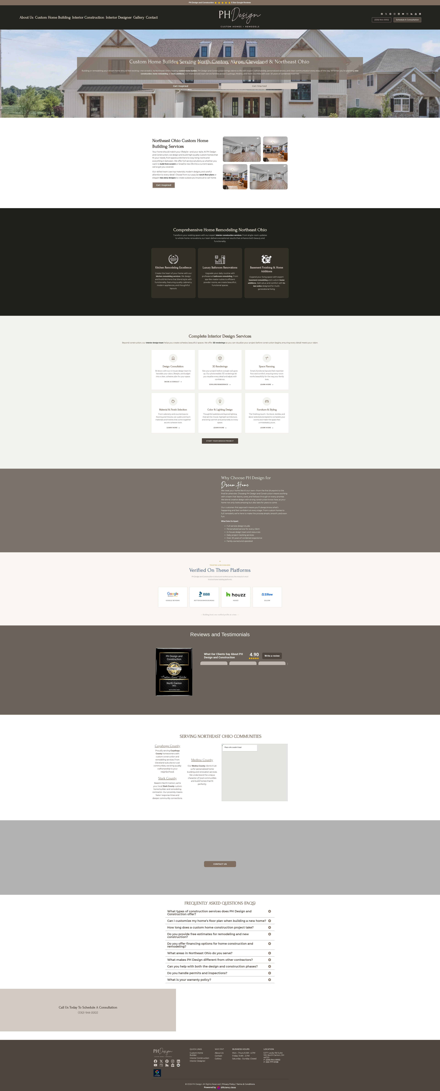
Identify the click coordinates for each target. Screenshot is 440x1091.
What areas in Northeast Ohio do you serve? (199, 953)
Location (269, 1049)
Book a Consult (172, 382)
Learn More (265, 384)
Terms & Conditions (245, 1084)
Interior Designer (119, 17)
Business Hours (240, 1049)
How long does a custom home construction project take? (210, 927)
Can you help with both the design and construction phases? (212, 966)
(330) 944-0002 (88, 1013)
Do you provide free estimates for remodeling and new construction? (208, 935)
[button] (220, 912)
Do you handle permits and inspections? (197, 973)
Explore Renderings (218, 384)
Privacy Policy (228, 1084)
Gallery (138, 17)
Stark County (167, 778)
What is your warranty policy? (189, 979)
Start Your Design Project (220, 441)
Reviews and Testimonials (220, 634)
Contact (152, 17)
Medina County (202, 760)
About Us (26, 17)
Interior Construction (88, 17)
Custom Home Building (53, 17)
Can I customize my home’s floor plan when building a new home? (216, 921)
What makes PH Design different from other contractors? (210, 959)
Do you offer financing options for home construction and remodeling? (210, 945)
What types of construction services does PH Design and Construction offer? (209, 913)
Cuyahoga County (167, 746)
